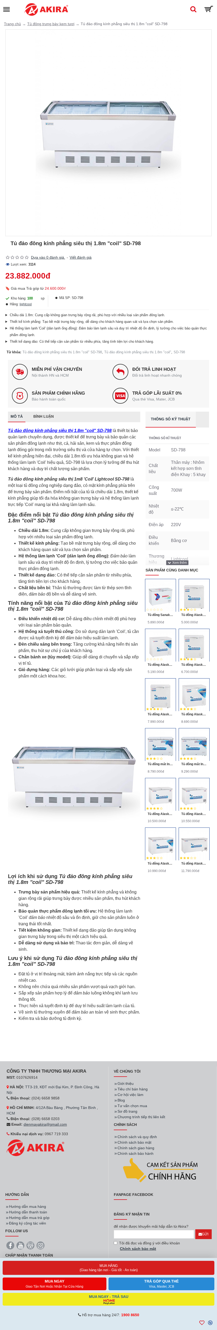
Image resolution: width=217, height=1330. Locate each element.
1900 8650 (130, 1315)
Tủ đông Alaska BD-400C (194, 714)
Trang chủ (12, 24)
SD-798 (179, 352)
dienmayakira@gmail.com (45, 1124)
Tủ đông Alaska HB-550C (160, 863)
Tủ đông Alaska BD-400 (160, 714)
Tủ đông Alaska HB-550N (194, 814)
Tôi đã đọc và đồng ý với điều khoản (149, 1246)
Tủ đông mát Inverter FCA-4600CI (194, 764)
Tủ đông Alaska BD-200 (194, 615)
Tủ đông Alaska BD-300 (194, 665)
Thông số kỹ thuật (171, 419)
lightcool (26, 304)
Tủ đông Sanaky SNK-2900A (160, 615)
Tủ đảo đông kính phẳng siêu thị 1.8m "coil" (137, 352)
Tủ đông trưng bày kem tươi (50, 24)
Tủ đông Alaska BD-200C (160, 665)
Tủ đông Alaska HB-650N (194, 863)
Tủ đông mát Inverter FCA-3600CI (160, 764)
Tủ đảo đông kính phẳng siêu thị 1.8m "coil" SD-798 (62, 352)
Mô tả (17, 416)
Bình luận (43, 416)
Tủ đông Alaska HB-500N (160, 814)
